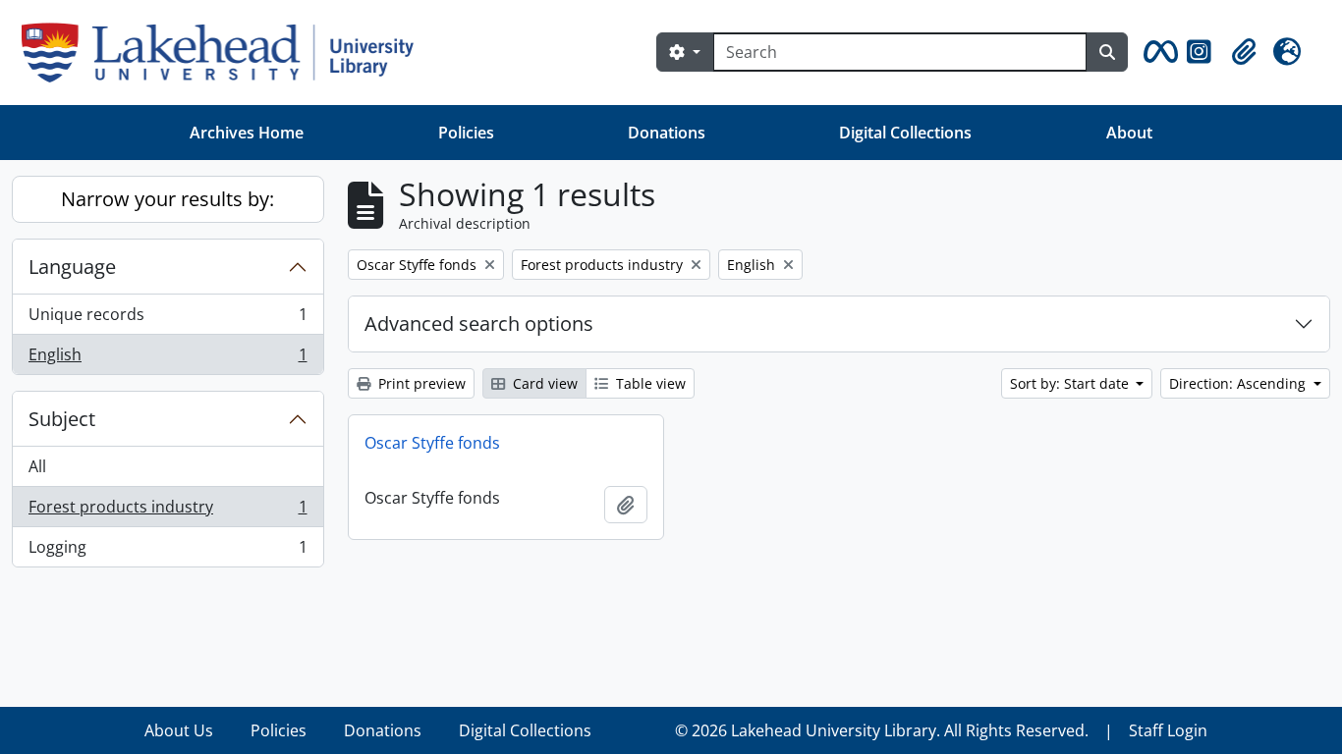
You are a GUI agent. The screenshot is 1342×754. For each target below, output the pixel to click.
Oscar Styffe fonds (432, 443)
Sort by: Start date (1071, 383)
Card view (543, 383)
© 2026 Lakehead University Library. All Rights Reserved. (882, 730)
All (37, 466)
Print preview (420, 383)
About (1129, 132)
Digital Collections (905, 132)
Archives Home (247, 132)
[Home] (225, 52)
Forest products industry (168, 511)
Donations (666, 132)
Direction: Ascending (1239, 383)
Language (72, 266)
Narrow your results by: (167, 199)
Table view (649, 383)
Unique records (168, 319)
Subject (61, 418)
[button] (1157, 52)
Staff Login (1168, 730)
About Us (178, 730)
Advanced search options (478, 323)
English (168, 359)
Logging (168, 551)
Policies (466, 132)
